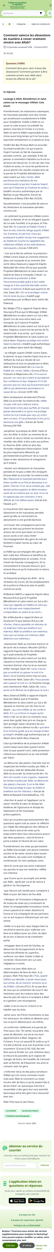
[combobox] (21, 13)
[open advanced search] (41, 13)
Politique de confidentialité (27, 1225)
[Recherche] (50, 13)
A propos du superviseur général (27, 1220)
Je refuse (27, 1245)
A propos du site (27, 1214)
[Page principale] (9, 24)
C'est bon (10, 1245)
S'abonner (44, 1165)
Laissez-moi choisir (41, 1247)
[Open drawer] (51, 5)
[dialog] (26, 1240)
